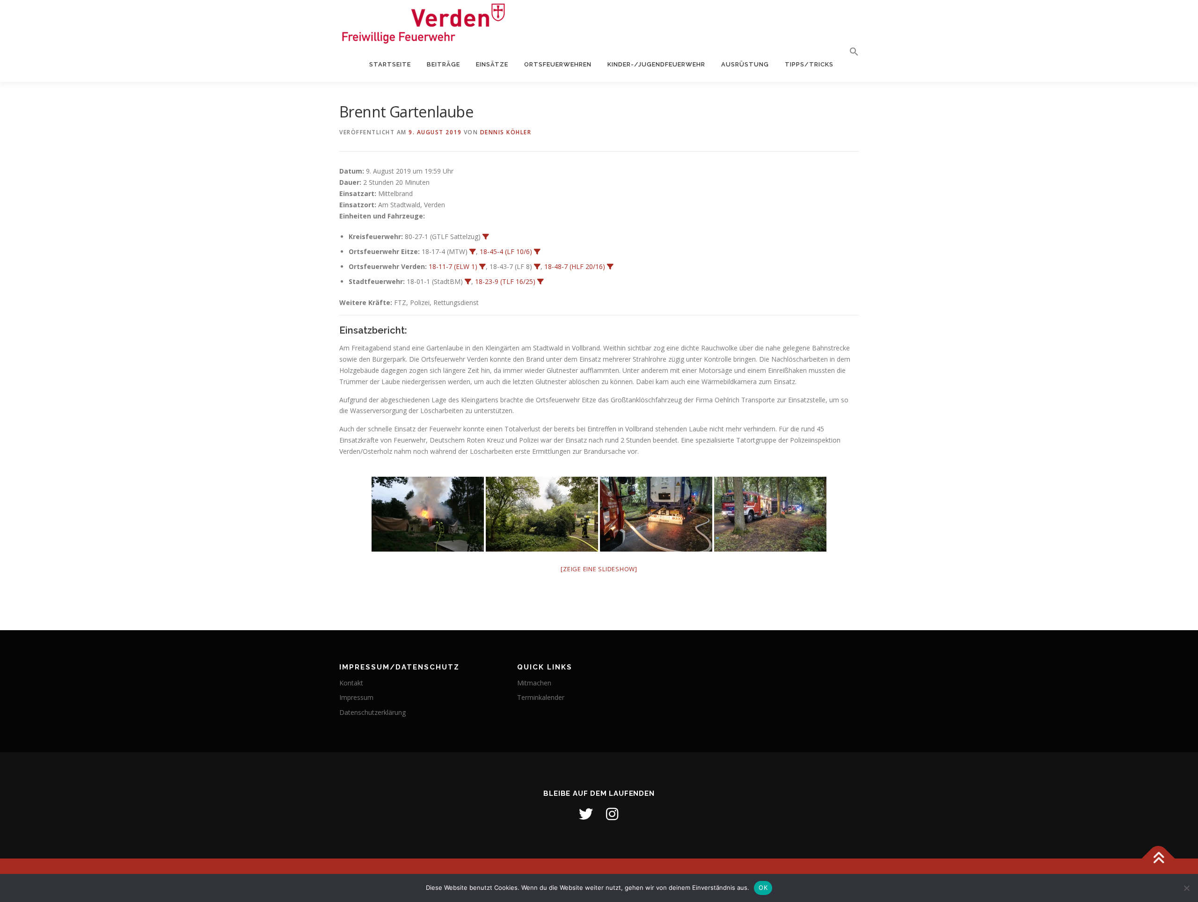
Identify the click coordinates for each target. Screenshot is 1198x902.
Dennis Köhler (506, 132)
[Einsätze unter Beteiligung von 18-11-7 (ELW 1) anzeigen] (482, 266)
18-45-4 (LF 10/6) (506, 251)
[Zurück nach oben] (1158, 858)
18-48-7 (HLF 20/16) (574, 266)
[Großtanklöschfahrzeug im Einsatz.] (656, 514)
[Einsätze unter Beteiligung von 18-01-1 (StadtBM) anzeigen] (468, 281)
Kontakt (351, 682)
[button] (850, 52)
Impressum (356, 697)
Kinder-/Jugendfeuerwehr (656, 64)
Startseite (390, 64)
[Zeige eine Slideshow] (599, 569)
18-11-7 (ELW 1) (453, 266)
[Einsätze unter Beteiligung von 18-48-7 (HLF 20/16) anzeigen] (610, 266)
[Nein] (1186, 888)
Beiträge (443, 64)
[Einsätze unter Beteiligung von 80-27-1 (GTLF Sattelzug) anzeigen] (485, 236)
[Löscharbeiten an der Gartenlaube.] (428, 514)
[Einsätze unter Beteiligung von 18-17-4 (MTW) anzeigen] (472, 251)
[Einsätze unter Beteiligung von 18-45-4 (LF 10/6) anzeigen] (537, 251)
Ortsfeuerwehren (558, 64)
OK (763, 887)
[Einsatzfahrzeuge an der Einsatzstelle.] (770, 514)
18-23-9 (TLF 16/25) (505, 281)
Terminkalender (540, 697)
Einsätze (492, 64)
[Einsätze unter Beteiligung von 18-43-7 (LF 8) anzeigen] (537, 266)
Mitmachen (534, 682)
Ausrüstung (745, 64)
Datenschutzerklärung (372, 712)
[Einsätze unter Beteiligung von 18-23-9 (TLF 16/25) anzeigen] (540, 281)
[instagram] (612, 814)
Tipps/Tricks (809, 64)
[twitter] (586, 814)
